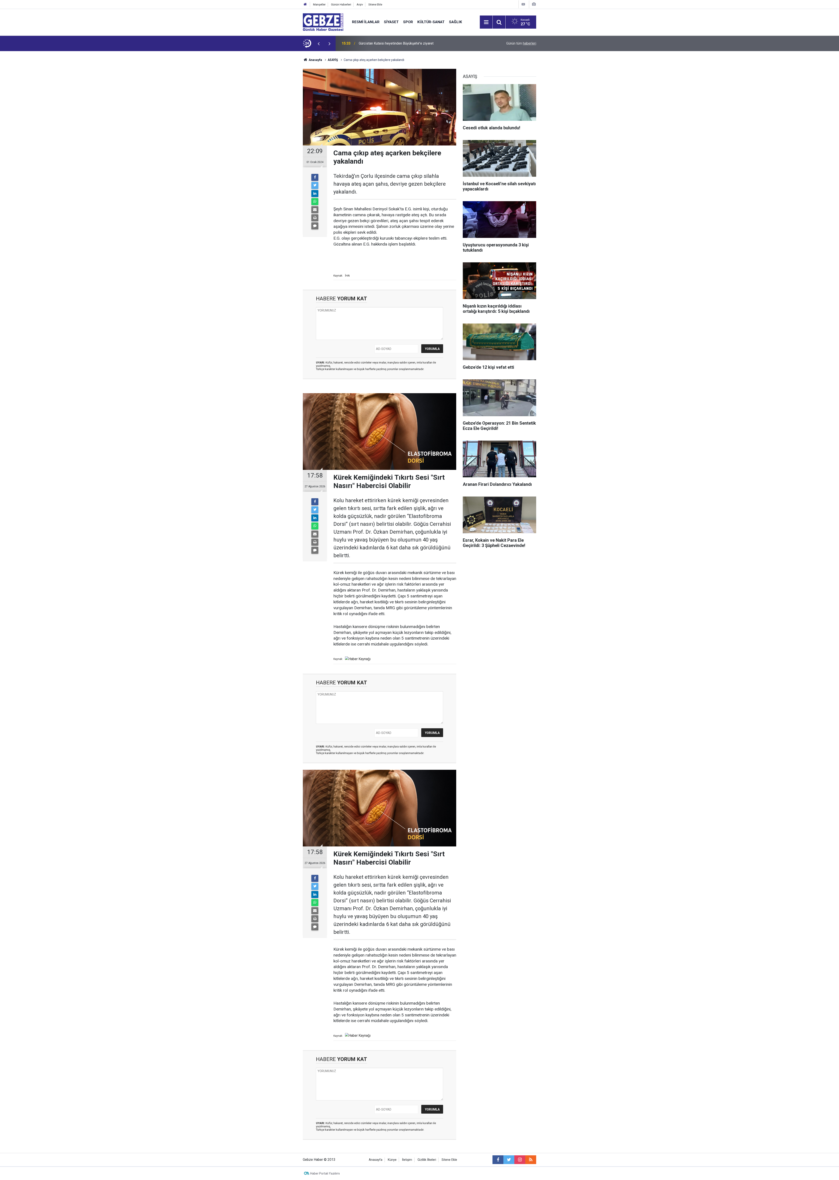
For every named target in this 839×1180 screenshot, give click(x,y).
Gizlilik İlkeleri (427, 1160)
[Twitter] (314, 185)
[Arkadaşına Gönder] (314, 209)
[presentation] (318, 43)
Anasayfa (315, 60)
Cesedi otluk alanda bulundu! (380, 43)
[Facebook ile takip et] (497, 1159)
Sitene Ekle (375, 4)
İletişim (407, 1160)
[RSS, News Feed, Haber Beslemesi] (530, 1159)
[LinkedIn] (314, 193)
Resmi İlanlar (366, 22)
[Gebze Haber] (323, 22)
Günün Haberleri (341, 4)
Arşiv (360, 4)
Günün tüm (521, 43)
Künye (392, 1160)
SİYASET (391, 22)
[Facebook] (314, 177)
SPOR (408, 22)
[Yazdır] (314, 217)
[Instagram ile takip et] (519, 1159)
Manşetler (319, 4)
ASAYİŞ (333, 60)
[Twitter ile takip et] (508, 1159)
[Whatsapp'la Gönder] (314, 201)
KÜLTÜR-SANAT (431, 22)
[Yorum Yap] (314, 225)
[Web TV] (523, 4)
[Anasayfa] (305, 4)
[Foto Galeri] (533, 4)
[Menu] (486, 22)
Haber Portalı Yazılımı (325, 1173)
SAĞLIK (455, 22)
